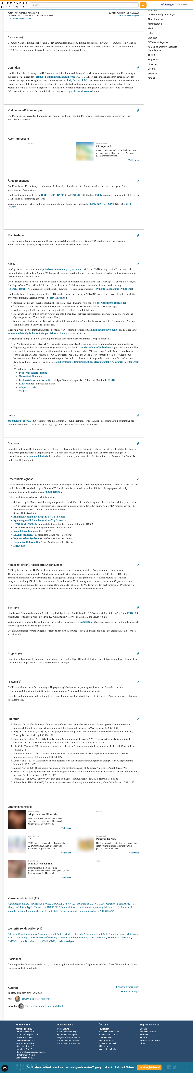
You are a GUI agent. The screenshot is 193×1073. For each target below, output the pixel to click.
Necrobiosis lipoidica (30, 376)
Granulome (90, 347)
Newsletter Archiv (106, 1040)
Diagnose (152, 37)
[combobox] (84, 4)
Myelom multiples (23, 534)
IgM (84, 80)
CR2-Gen (62, 903)
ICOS (44, 195)
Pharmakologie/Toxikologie (28, 1052)
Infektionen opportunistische (81, 910)
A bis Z (29, 1029)
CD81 (111, 204)
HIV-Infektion (57, 297)
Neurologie (20, 1049)
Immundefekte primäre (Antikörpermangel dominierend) (90, 907)
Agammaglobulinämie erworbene (25, 903)
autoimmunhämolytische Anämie (26, 333)
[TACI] (17, 844)
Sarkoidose (104, 347)
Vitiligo (23, 391)
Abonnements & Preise (108, 1034)
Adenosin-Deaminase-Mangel (23, 934)
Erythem (143, 1029)
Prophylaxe (153, 59)
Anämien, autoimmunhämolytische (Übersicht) (82, 937)
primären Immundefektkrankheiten (55, 76)
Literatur (152, 68)
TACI (98, 195)
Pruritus (143, 1037)
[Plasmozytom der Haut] (17, 869)
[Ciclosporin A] (85, 151)
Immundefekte (52, 492)
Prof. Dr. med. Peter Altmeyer (34, 999)
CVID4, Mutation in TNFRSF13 (113, 903)
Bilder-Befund (63, 1029)
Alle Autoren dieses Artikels (19, 18)
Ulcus (142, 1043)
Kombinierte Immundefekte (28, 531)
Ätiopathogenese (156, 19)
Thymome (99, 289)
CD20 (129, 204)
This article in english (130, 16)
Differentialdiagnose (158, 42)
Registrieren (104, 1032)
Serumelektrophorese (19, 420)
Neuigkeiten (104, 1029)
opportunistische (104, 302)
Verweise (152, 73)
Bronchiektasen (82, 91)
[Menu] (185, 5)
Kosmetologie (22, 1043)
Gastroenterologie (24, 1034)
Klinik (150, 28)
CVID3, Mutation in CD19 (82, 903)
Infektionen (120, 302)
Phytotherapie (22, 1055)
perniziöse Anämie (55, 333)
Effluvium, (25, 383)
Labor (151, 33)
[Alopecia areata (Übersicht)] (17, 819)
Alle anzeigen (107, 911)
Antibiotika (86, 622)
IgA (75, 80)
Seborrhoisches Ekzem (150, 1040)
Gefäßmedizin (22, 1037)
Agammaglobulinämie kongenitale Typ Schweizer (40, 520)
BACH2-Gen (49, 903)
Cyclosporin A (118, 362)
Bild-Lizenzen (104, 1046)
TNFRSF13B (78, 195)
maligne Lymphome (121, 289)
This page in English (68, 1034)
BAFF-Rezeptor (16, 941)
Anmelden (114, 1032)
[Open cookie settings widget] (4, 1068)
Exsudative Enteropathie (26, 542)
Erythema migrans (148, 1032)
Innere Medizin (22, 1040)
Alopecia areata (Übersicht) (43, 937)
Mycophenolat (101, 362)
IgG (69, 80)
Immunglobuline (83, 362)
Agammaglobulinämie (39, 456)
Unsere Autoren (105, 1037)
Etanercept (133, 362)
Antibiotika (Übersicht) (119, 937)
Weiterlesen (133, 160)
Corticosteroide (64, 362)
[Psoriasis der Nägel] (85, 844)
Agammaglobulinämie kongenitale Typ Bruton (39, 516)
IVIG (130, 613)
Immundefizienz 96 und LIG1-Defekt (46, 910)
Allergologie (21, 1029)
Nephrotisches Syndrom (26, 538)
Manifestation (155, 23)
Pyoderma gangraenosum (33, 372)
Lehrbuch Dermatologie (67, 1032)
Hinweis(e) (153, 64)
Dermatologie (22, 1032)
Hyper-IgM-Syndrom (25, 524)
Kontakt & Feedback (107, 1043)
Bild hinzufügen (131, 991)
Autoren (152, 78)
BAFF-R (61, 195)
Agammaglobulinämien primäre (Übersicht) (61, 934)
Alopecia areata (27, 387)
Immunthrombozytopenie (103, 329)
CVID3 (102, 204)
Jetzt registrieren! (149, 1067)
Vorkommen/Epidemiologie (161, 14)
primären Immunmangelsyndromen (62, 269)
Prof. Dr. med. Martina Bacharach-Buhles (44, 1006)
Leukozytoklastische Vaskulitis (35, 380)
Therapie (152, 54)
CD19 (93, 204)
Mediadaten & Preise (108, 1049)
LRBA (52, 195)
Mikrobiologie (22, 1046)
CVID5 (12, 207)
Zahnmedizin (21, 1058)
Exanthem (144, 1034)
